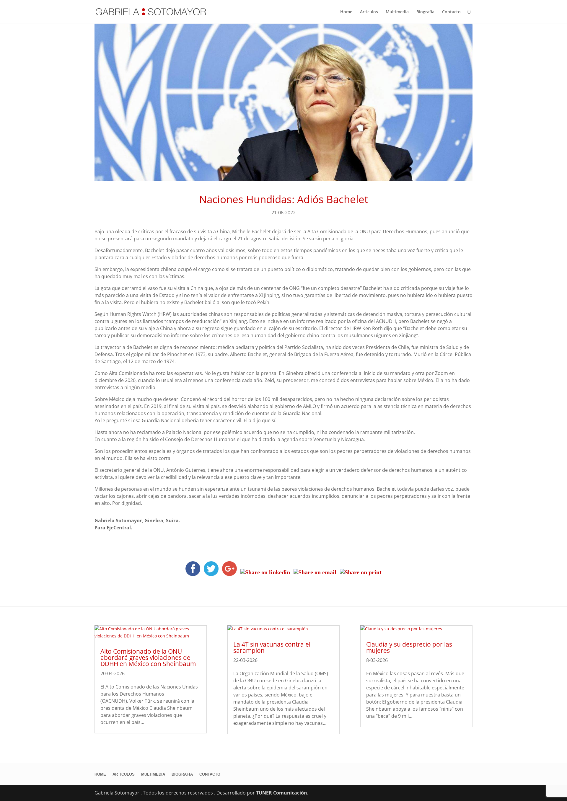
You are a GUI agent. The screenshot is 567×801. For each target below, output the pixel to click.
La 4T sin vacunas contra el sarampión (271, 647)
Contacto (451, 12)
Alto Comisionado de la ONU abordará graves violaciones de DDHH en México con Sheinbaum (148, 657)
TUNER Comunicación (281, 792)
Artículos (369, 12)
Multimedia (397, 12)
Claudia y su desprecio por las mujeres (409, 647)
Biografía (425, 12)
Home (346, 12)
